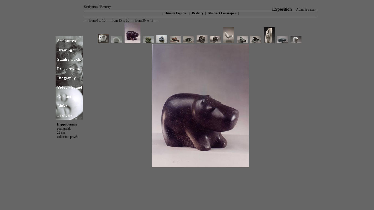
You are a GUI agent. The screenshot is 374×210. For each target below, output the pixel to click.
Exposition (282, 9)
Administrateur (306, 9)
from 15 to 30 (120, 20)
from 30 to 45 (144, 20)
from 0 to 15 (97, 20)
